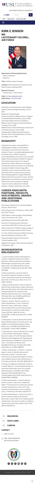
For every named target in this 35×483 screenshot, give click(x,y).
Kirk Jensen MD (21, 19)
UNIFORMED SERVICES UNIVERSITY (21, 10)
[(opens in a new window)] (9, 463)
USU (3, 19)
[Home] (17, 4)
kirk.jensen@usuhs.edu (13, 96)
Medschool (10, 19)
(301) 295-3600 (16, 98)
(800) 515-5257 (9, 434)
